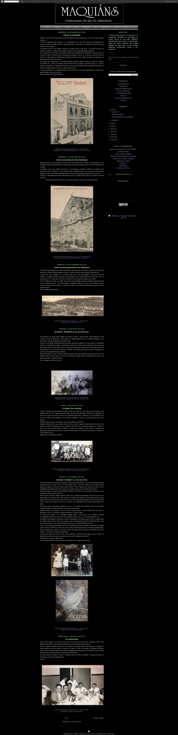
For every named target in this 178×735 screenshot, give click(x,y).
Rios (122, 95)
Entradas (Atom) (76, 721)
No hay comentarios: (83, 256)
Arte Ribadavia (68, 258)
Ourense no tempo (123, 151)
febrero (114, 120)
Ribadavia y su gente (123, 161)
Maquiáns (110, 734)
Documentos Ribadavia (68, 150)
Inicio (66, 718)
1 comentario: (84, 149)
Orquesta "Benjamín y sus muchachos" (71, 332)
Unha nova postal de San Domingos (72, 160)
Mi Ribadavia (123, 165)
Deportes (68, 470)
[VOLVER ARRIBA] (89, 732)
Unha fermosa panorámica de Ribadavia (72, 267)
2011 (112, 134)
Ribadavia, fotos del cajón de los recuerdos (123, 156)
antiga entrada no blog (71, 487)
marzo (114, 112)
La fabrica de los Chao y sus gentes (123, 158)
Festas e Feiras (122, 91)
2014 (112, 126)
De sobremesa (72, 639)
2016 (112, 123)
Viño (122, 100)
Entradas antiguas (98, 718)
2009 (112, 139)
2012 (112, 131)
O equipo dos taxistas (71, 408)
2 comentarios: (83, 321)
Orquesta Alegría (72, 336)
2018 (112, 109)
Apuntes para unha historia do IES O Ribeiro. (123, 149)
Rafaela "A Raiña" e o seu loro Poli (72, 480)
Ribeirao (123, 163)
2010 (112, 137)
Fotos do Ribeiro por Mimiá (123, 154)
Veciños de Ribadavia (81, 399)
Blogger (91, 734)
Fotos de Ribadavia (83, 150)
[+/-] (110, 174)
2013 (112, 129)
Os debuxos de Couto (123, 168)
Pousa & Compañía (71, 35)
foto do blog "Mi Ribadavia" (68, 356)
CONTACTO (123, 65)
